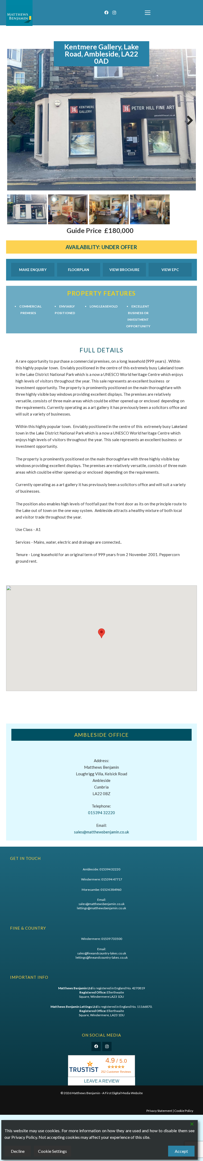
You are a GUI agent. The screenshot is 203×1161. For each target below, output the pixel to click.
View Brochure (124, 270)
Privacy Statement (159, 1111)
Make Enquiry (33, 270)
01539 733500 (111, 939)
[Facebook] (106, 13)
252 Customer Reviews (116, 1071)
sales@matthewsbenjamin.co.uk (101, 831)
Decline (18, 1151)
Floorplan (78, 270)
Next (188, 125)
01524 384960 (110, 890)
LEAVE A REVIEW (101, 1081)
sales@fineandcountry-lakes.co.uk (101, 953)
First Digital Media (117, 1093)
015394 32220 (101, 812)
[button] (148, 13)
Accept (181, 1151)
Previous (15, 125)
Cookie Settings (52, 1151)
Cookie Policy (183, 1111)
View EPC (170, 270)
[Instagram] (114, 13)
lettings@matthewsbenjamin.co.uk (101, 908)
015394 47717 (111, 879)
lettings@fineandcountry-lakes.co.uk (102, 957)
